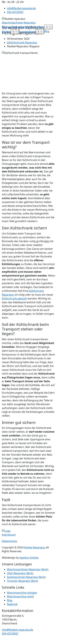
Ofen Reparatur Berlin (20, 573)
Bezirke (6, 31)
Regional (12, 604)
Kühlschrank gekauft (14, 298)
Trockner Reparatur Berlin (22, 581)
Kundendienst (27, 31)
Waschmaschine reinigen (22, 592)
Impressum (9, 534)
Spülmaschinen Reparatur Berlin (26, 577)
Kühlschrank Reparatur (23, 42)
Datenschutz (9, 541)
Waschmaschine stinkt (20, 596)
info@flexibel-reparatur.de (17, 629)
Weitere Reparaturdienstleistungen (23, 27)
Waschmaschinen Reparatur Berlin (27, 569)
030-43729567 (15, 12)
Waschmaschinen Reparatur (19, 22)
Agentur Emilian (29, 557)
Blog (46, 31)
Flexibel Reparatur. (34, 547)
